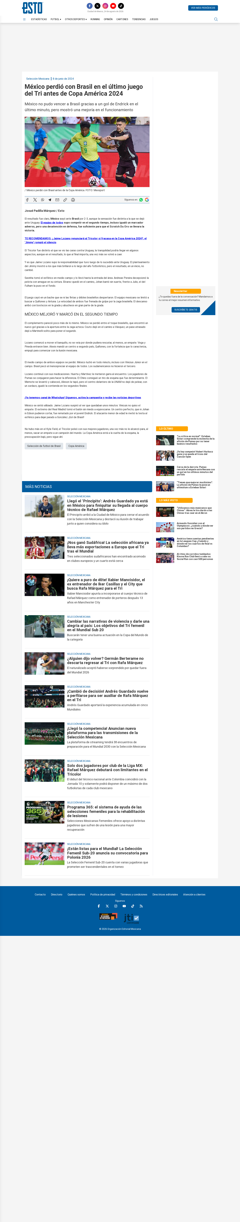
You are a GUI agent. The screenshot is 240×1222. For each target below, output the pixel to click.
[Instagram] (105, 6)
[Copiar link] (65, 199)
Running (95, 19)
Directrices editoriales (165, 894)
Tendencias (139, 19)
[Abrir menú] (24, 19)
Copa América (76, 446)
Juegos (154, 19)
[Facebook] (90, 6)
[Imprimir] (73, 199)
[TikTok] (121, 6)
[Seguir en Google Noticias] (147, 199)
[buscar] (216, 19)
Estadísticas (39, 19)
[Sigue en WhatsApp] (141, 199)
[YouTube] (113, 6)
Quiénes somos (76, 894)
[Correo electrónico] (57, 199)
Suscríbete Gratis (185, 309)
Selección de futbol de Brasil (44, 446)
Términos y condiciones (133, 894)
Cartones (122, 19)
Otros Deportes (76, 19)
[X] (97, 6)
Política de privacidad (102, 894)
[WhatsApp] (42, 199)
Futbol (56, 19)
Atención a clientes (194, 894)
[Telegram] (50, 199)
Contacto (40, 894)
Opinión (108, 19)
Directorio (56, 894)
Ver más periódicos (203, 7)
